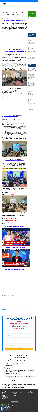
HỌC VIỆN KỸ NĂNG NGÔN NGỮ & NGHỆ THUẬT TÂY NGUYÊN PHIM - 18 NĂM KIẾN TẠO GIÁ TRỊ (31, 84)
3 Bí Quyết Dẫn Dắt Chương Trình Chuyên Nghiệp (31, 48)
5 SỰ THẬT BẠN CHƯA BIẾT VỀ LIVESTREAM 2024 (31, 55)
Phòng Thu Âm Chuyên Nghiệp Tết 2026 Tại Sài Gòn (31, 100)
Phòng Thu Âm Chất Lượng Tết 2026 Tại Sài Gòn (31, 97)
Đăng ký (19, 348)
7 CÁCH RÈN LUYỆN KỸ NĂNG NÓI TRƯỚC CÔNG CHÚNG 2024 (31, 61)
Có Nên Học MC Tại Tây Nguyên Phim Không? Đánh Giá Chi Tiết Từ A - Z (32, 69)
